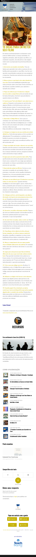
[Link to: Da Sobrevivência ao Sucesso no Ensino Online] (5, 381)
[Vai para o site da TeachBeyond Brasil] (18, 543)
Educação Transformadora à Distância (19, 389)
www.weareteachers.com (10, 312)
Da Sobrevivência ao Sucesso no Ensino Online (21, 382)
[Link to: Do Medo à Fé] (5, 422)
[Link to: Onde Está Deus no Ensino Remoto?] (5, 416)
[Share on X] (18, 474)
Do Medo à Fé (13, 423)
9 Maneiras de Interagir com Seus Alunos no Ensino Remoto (21, 396)
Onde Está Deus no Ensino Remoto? (19, 416)
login (15, 496)
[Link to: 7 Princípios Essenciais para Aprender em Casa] (5, 429)
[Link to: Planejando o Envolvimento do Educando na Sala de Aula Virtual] (5, 409)
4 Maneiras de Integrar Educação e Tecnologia (21, 375)
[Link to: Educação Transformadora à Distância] (5, 388)
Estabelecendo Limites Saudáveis (18, 436)
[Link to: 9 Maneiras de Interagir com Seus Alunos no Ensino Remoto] (5, 395)
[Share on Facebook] (8, 474)
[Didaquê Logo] (18, 506)
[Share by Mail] (28, 474)
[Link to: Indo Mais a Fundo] (5, 402)
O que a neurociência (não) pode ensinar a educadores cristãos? (17, 458)
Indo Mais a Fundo (14, 402)
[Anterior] (5, 453)
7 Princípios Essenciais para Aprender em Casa (20, 430)
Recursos (18, 327)
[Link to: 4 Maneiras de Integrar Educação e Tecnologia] (5, 375)
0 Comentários (17, 461)
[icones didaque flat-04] (18, 321)
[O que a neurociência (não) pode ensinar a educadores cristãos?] (18, 452)
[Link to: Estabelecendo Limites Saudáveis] (5, 436)
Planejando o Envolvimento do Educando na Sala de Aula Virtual (20, 410)
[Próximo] (30, 453)
